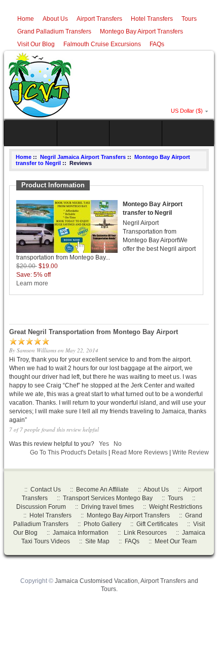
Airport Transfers (99, 18)
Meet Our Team (176, 541)
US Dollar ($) (187, 111)
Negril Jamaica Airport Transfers (83, 157)
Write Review (190, 452)
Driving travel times (107, 506)
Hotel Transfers (152, 18)
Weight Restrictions (175, 506)
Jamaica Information (80, 532)
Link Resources (145, 532)
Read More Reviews (140, 452)
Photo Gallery (102, 524)
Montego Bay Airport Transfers (141, 31)
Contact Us (45, 489)
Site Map (97, 541)
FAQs (157, 44)
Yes (104, 444)
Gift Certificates (157, 524)
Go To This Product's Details (68, 452)
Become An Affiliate (102, 489)
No (118, 444)
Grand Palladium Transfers (54, 31)
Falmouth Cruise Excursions (102, 44)
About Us (55, 18)
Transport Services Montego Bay (108, 498)
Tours (189, 18)
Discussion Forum (41, 506)
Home (25, 18)
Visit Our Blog (36, 44)
